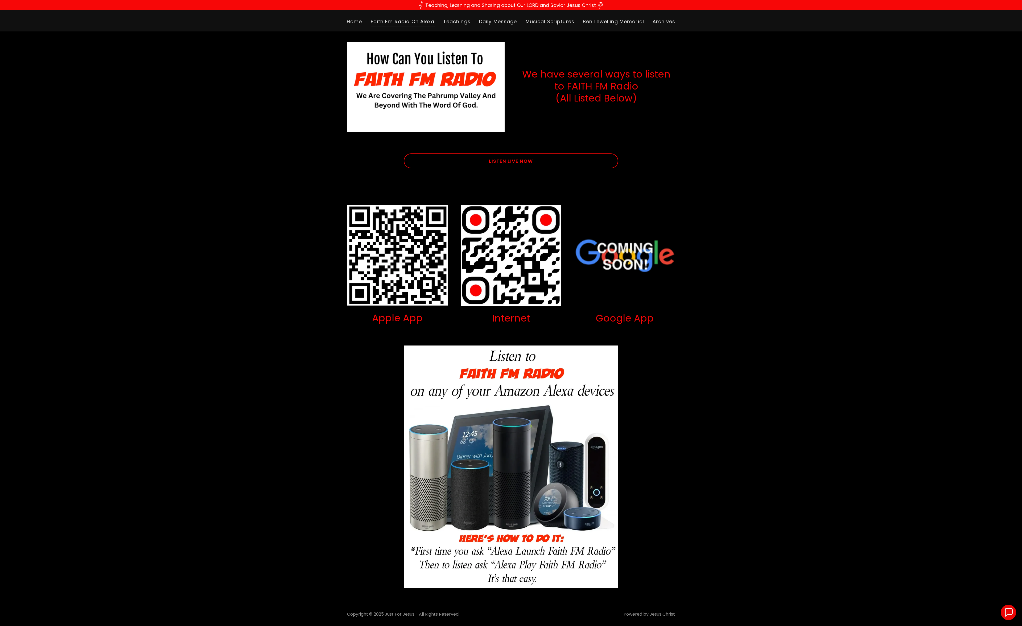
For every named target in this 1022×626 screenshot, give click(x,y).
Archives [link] (664, 21)
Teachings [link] (457, 21)
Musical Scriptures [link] (550, 21)
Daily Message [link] (498, 21)
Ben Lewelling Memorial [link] (613, 21)
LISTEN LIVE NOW (511, 161)
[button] (1008, 612)
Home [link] (354, 21)
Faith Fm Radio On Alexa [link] (403, 21)
